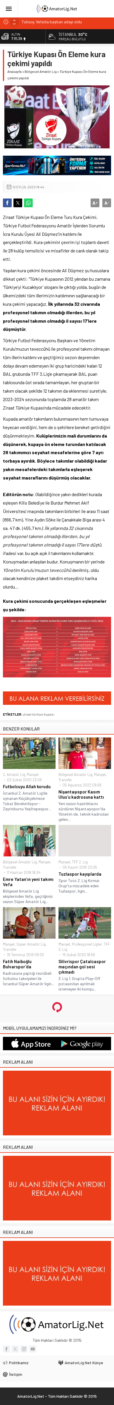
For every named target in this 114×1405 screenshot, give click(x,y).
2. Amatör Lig (14, 774)
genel (27, 1273)
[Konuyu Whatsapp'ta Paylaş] (28, 203)
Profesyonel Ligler (87, 944)
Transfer (65, 779)
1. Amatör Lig (34, 1044)
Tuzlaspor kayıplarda (79, 874)
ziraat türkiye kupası (38, 714)
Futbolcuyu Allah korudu (27, 786)
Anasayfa (14, 71)
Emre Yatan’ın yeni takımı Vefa (28, 882)
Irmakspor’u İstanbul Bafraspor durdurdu (23, 1348)
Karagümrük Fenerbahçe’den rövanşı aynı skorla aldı (82, 1350)
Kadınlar (65, 1333)
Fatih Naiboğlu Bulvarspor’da (17, 964)
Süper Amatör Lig (31, 944)
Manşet (33, 774)
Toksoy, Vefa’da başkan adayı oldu (52, 21)
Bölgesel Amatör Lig (41, 71)
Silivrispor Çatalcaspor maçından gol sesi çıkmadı (82, 966)
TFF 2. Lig (80, 862)
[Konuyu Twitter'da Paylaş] (17, 203)
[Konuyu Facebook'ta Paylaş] (7, 203)
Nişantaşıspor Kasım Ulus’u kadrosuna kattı (81, 794)
